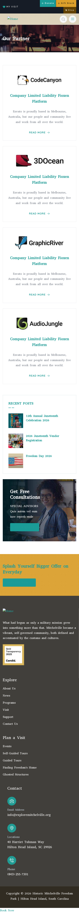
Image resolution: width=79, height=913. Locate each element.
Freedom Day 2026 (39, 456)
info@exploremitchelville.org (29, 815)
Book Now (7, 910)
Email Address (15, 810)
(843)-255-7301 (17, 874)
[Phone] (11, 860)
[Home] (12, 19)
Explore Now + (19, 582)
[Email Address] (11, 801)
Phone (11, 869)
